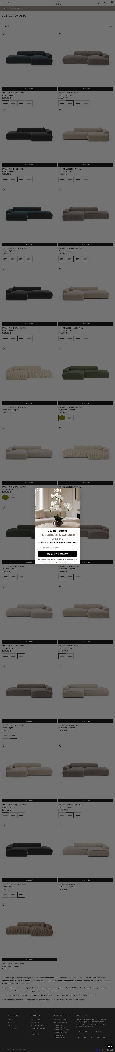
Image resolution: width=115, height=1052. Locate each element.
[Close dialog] (37, 490)
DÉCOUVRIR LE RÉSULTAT (57, 554)
